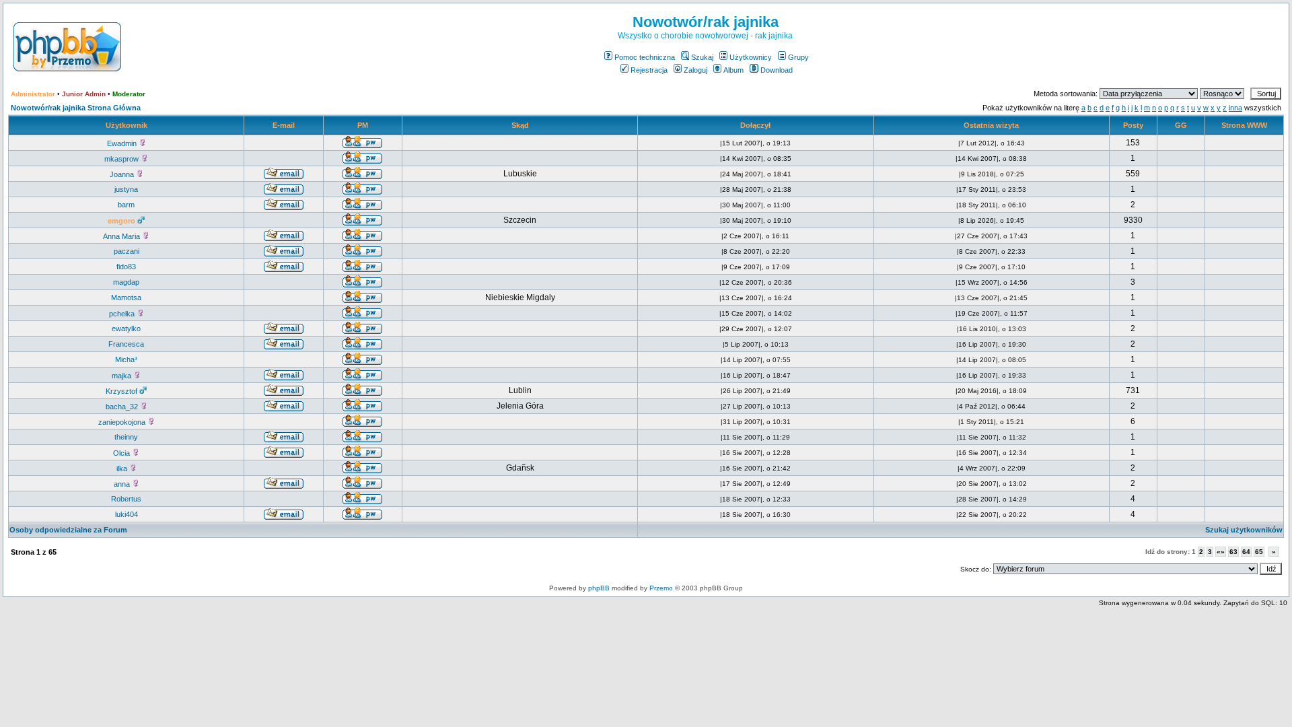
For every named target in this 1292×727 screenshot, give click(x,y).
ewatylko (126, 328)
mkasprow (122, 159)
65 (1259, 551)
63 (1233, 551)
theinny (126, 437)
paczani (126, 251)
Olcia (122, 453)
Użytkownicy (750, 57)
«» (1221, 551)
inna (1235, 108)
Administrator (33, 94)
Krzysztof (122, 391)
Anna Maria (122, 236)
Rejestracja (649, 70)
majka (122, 376)
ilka (122, 468)
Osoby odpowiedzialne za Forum (68, 530)
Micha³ (126, 359)
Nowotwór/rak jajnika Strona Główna (76, 108)
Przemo (661, 588)
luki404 (126, 514)
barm (126, 205)
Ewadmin (123, 143)
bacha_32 (123, 407)
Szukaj (702, 57)
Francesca (126, 344)
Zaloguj (695, 70)
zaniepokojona (122, 422)
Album (733, 70)
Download (776, 70)
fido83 (126, 267)
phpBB (599, 588)
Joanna (123, 174)
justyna (126, 189)
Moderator (128, 94)
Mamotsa (126, 297)
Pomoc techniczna (644, 57)
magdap (126, 282)
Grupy (798, 57)
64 (1246, 551)
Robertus (126, 499)
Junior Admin (84, 94)
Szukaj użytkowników (1244, 530)
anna (123, 484)
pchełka (123, 314)
